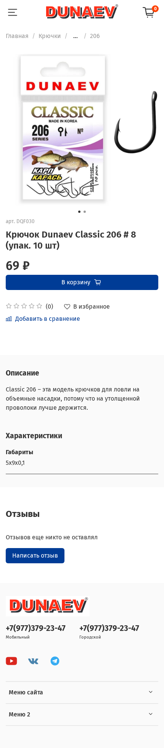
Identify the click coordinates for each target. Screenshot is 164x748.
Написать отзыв (35, 555)
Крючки (50, 36)
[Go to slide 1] (79, 212)
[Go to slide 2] (85, 212)
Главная (17, 36)
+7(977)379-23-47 (36, 628)
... (75, 36)
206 (95, 36)
